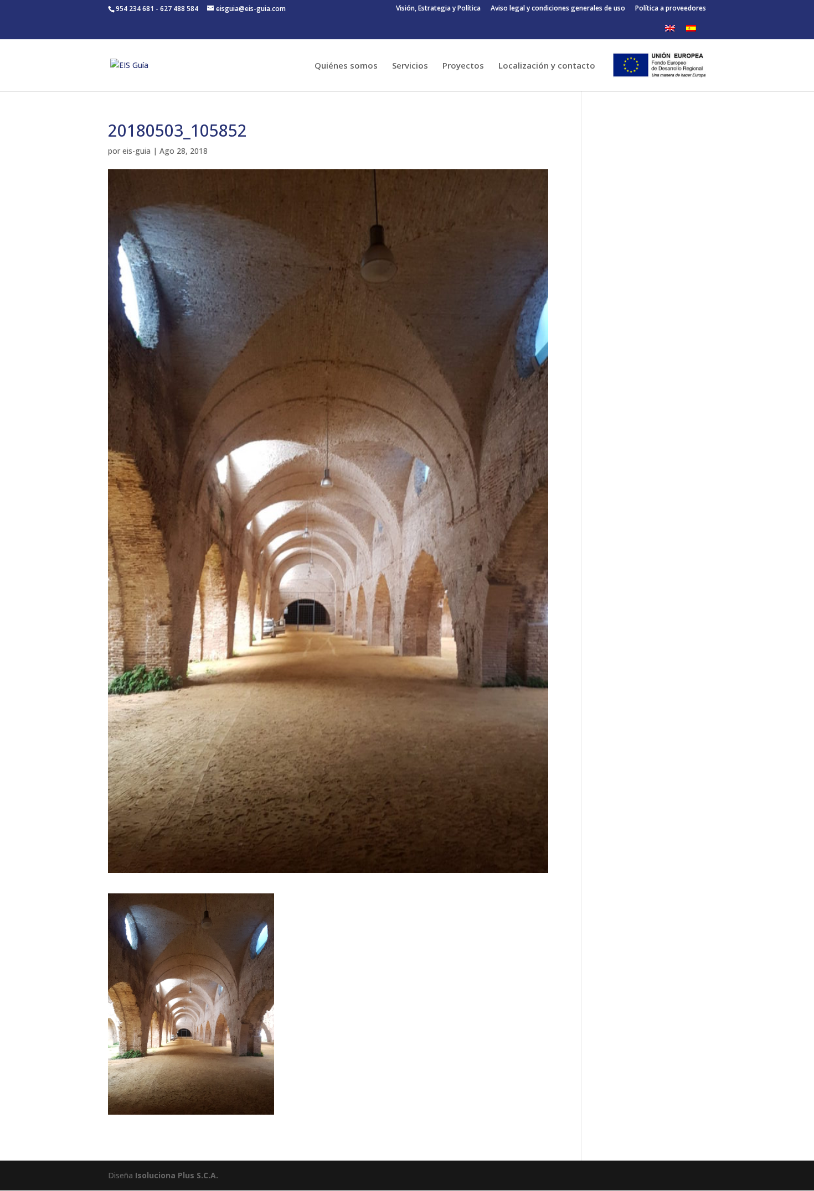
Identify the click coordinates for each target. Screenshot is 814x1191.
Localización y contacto (546, 66)
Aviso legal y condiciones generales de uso (558, 9)
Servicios (410, 66)
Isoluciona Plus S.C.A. (176, 1175)
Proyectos (463, 66)
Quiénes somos (346, 66)
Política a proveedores (670, 9)
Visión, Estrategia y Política (438, 9)
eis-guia (136, 150)
